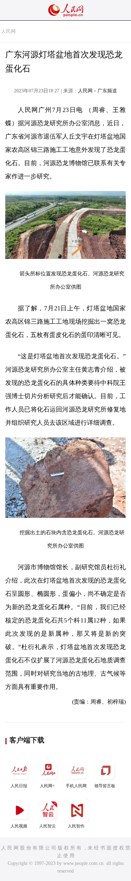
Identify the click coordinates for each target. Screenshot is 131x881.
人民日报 (18, 785)
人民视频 (18, 826)
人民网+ (47, 785)
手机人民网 (76, 785)
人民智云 (47, 826)
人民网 (8, 31)
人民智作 (76, 826)
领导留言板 (104, 785)
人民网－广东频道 (97, 90)
